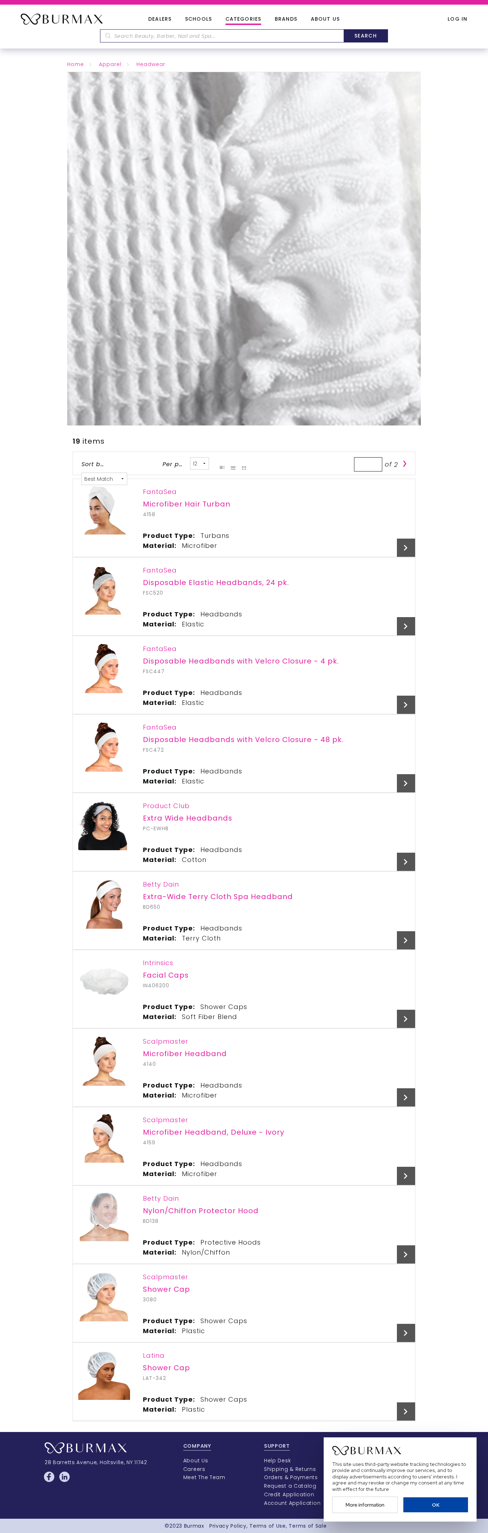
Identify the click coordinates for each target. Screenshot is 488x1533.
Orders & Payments (291, 1477)
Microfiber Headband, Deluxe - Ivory (213, 1132)
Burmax (194, 1525)
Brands (286, 19)
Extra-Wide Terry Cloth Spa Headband (218, 897)
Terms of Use (267, 1525)
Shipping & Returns (290, 1469)
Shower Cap (166, 1289)
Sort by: (93, 464)
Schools (198, 19)
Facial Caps (166, 975)
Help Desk (277, 1460)
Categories (243, 19)
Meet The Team (204, 1477)
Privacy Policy (228, 1525)
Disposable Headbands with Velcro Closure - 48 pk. (243, 740)
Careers (194, 1469)
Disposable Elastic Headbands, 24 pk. (216, 583)
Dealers (159, 19)
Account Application (292, 1503)
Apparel (110, 64)
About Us (325, 19)
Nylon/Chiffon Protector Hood (201, 1211)
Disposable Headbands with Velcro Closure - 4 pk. (241, 661)
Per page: (174, 464)
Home (75, 64)
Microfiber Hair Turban (186, 504)
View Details (406, 548)
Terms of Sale (308, 1525)
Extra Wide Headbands (187, 818)
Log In (457, 19)
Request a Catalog (290, 1485)
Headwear (150, 64)
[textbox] (222, 35)
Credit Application (289, 1494)
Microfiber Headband (185, 1054)
